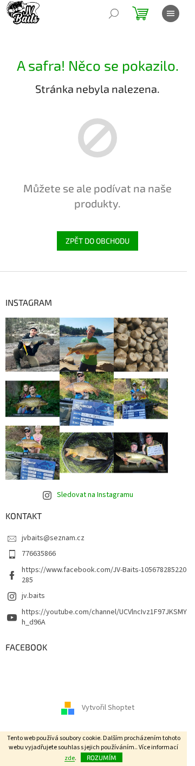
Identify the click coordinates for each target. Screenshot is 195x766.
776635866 (39, 553)
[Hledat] (114, 13)
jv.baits (33, 595)
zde (69, 758)
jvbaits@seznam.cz (53, 538)
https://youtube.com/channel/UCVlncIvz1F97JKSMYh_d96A (104, 617)
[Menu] (170, 13)
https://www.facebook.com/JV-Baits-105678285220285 (104, 575)
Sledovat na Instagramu (95, 494)
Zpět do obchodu (97, 240)
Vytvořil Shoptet (108, 707)
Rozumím (101, 757)
